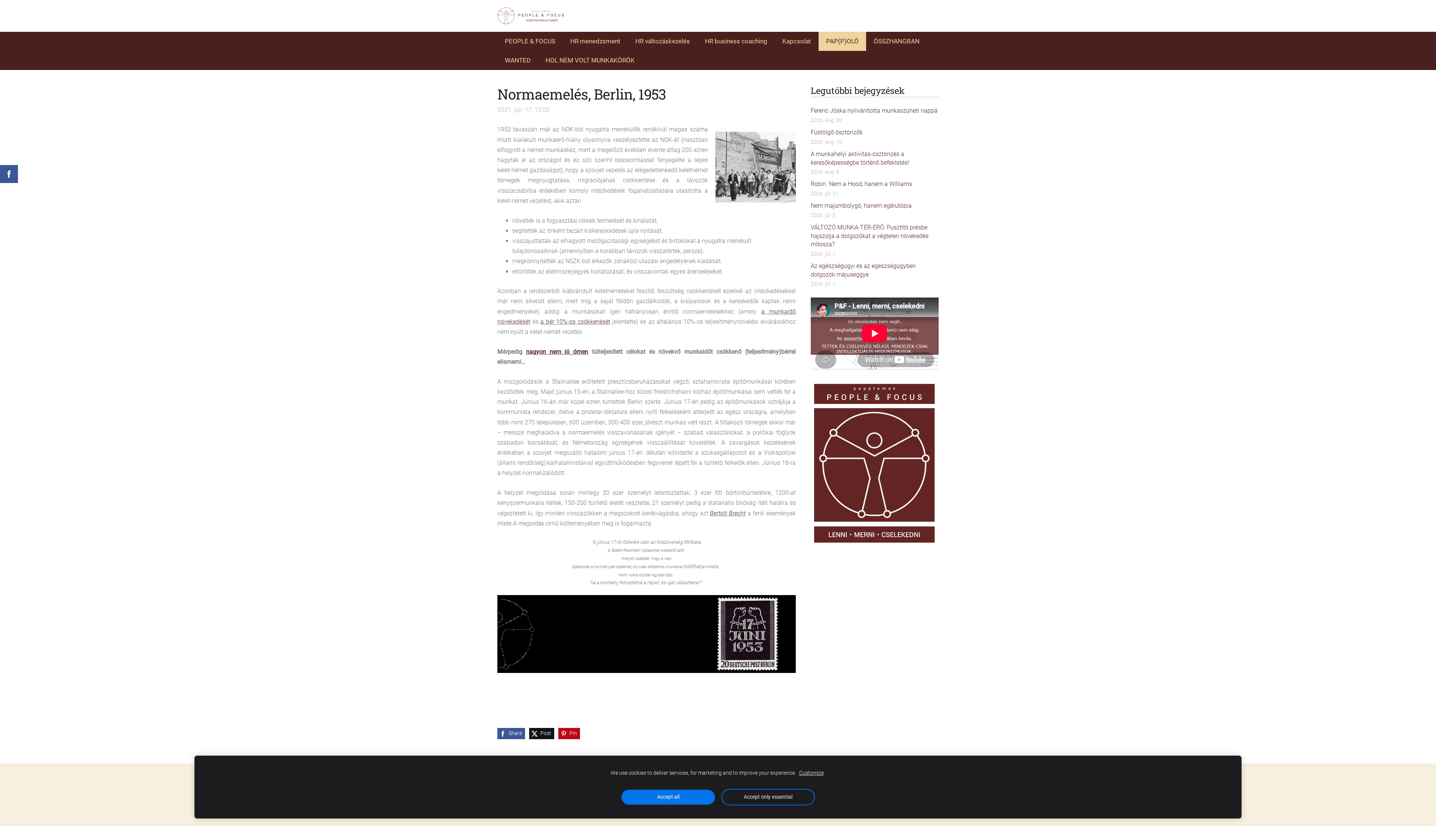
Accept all (668, 797)
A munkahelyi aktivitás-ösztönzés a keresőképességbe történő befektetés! (860, 158)
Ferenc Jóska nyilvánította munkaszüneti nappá (874, 110)
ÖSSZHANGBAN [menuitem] (897, 41)
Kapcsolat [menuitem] (796, 41)
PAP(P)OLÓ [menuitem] (842, 41)
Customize (811, 773)
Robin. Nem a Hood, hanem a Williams (861, 184)
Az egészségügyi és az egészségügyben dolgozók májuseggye (863, 270)
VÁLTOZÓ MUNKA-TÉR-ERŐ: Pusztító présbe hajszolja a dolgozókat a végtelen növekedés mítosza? (870, 236)
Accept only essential (768, 797)
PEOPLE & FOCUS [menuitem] (530, 41)
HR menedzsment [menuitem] (595, 41)
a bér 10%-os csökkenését (575, 321)
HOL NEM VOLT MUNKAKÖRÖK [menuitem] (590, 60)
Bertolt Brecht (728, 513)
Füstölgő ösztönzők (837, 132)
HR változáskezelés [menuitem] (662, 41)
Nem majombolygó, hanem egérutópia (861, 205)
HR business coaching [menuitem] (736, 41)
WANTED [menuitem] (518, 60)
